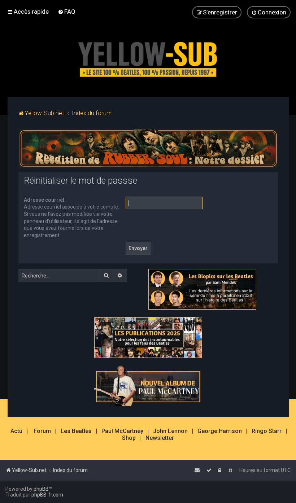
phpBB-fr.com (47, 495)
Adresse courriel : (45, 200)
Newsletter (159, 438)
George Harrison (219, 431)
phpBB (41, 489)
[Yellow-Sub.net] (148, 57)
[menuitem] (66, 11)
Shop (129, 438)
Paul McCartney (122, 431)
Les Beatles (76, 431)
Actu (16, 431)
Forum (42, 431)
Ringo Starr (267, 431)
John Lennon (170, 431)
